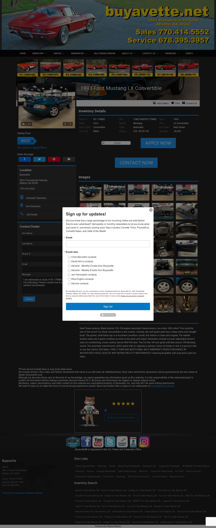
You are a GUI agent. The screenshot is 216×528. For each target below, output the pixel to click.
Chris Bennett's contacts (83, 257)
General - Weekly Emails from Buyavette (92, 270)
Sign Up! (108, 306)
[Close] (151, 210)
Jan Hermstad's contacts (84, 274)
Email (69, 237)
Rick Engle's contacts (82, 279)
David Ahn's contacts (82, 261)
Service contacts (79, 283)
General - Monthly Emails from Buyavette (92, 265)
